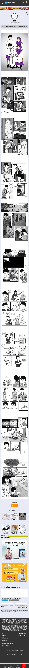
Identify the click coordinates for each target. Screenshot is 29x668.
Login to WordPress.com (14, 600)
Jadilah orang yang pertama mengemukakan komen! (14, 610)
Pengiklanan (5, 638)
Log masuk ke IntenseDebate (4, 600)
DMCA (3, 642)
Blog (3, 637)
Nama (2, 602)
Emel (16, 602)
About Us (4, 635)
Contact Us (4, 640)
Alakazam (20, 650)
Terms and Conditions (7, 643)
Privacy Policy (5, 645)
